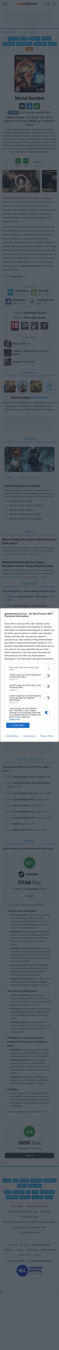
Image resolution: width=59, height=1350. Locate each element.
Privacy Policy (46, 736)
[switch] (47, 675)
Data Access (29, 736)
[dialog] (29, 675)
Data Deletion (12, 736)
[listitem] (29, 668)
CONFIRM (17, 725)
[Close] (53, 614)
